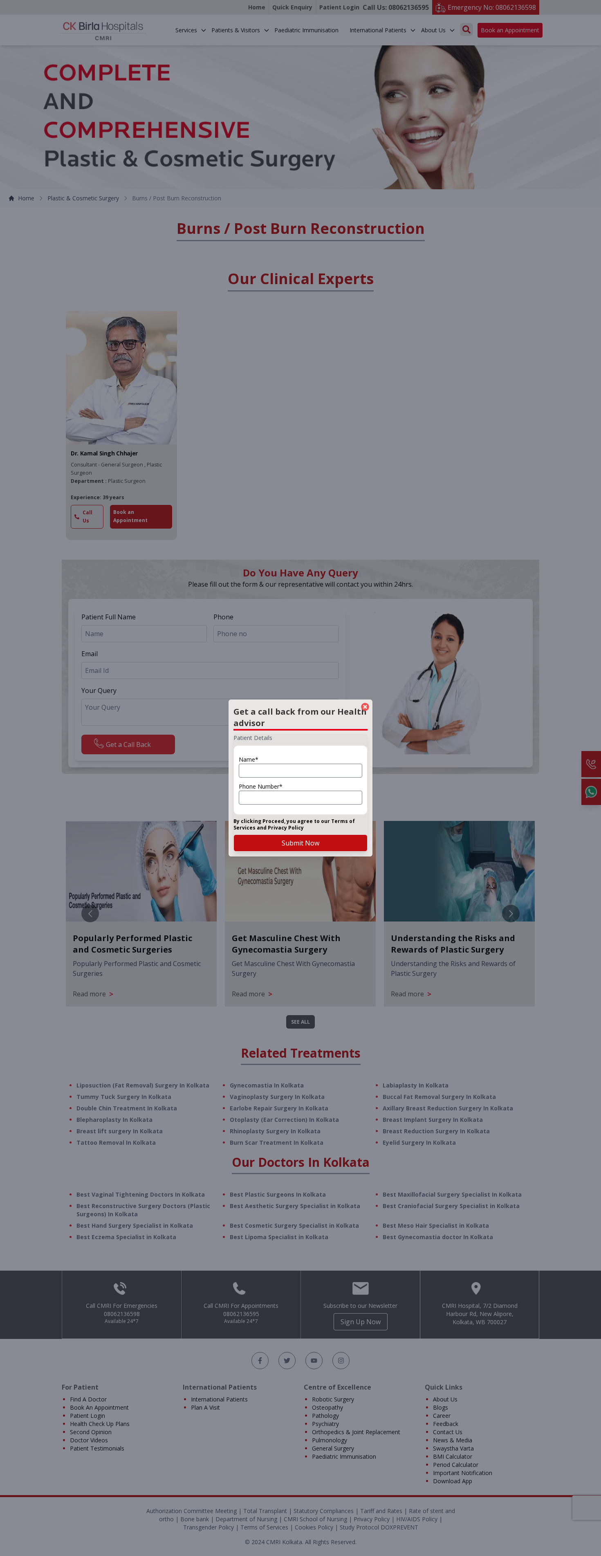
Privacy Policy (286, 827)
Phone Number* (261, 786)
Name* (248, 759)
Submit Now (300, 843)
